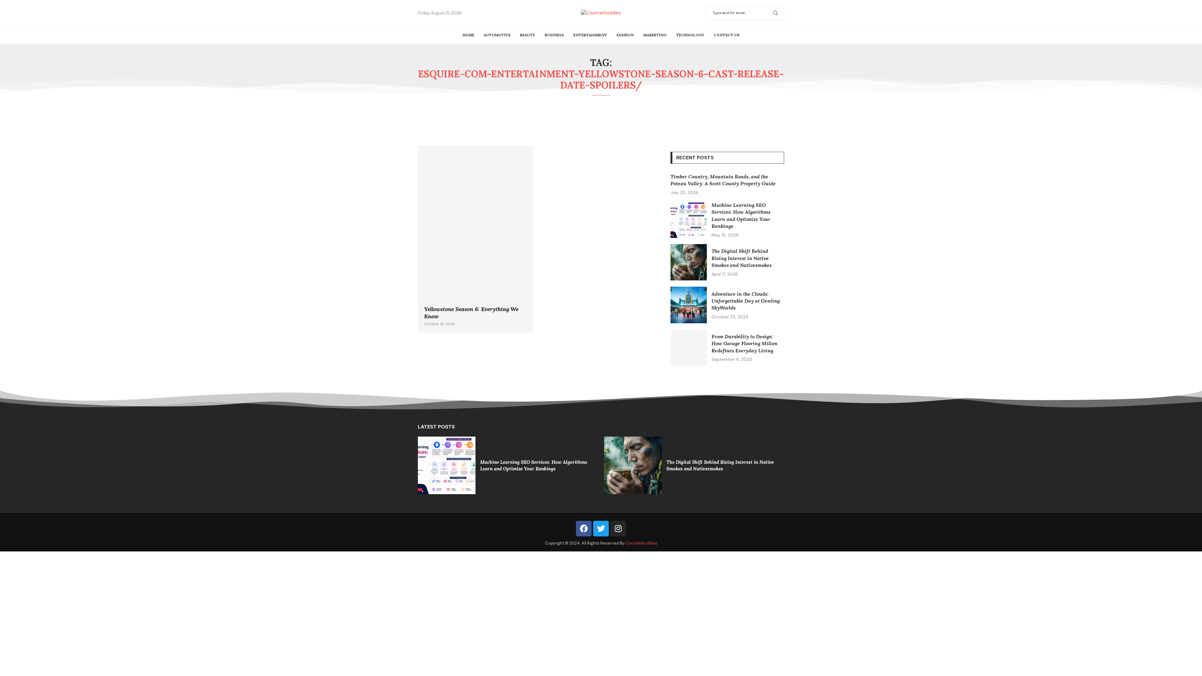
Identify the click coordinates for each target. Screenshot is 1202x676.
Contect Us (727, 35)
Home (468, 35)
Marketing (655, 35)
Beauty (527, 35)
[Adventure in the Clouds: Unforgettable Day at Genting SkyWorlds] (688, 305)
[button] (426, 465)
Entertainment (590, 35)
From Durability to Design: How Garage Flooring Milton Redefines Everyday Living (744, 343)
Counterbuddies (641, 543)
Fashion (625, 35)
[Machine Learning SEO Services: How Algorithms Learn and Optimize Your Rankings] (688, 220)
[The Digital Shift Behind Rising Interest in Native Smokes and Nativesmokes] (688, 262)
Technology (690, 35)
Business (554, 35)
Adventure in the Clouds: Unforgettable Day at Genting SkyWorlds (745, 301)
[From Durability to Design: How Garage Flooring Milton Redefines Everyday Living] (688, 348)
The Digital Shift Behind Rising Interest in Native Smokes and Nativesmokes (741, 258)
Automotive (497, 35)
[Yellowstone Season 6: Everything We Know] (475, 239)
